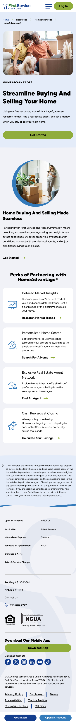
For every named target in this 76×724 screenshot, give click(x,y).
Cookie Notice (37, 700)
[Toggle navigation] (48, 6)
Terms (54, 694)
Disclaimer (37, 694)
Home (6, 19)
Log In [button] (63, 6)
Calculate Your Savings (46, 438)
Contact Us (11, 597)
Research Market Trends (46, 318)
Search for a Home (44, 358)
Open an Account (58, 718)
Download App (38, 648)
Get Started (44, 136)
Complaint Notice (16, 706)
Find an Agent (41, 398)
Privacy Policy (14, 694)
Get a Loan (25, 718)
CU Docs (40, 706)
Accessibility (13, 700)
